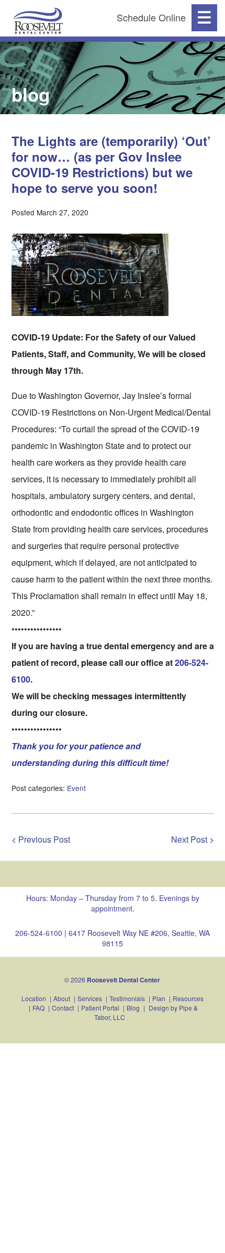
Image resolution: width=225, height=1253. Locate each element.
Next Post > (192, 839)
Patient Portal (100, 1007)
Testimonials (127, 998)
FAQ (38, 1007)
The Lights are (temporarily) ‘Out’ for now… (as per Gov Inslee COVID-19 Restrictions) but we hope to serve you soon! (111, 164)
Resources (188, 998)
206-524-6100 (38, 933)
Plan (158, 998)
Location (33, 998)
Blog (133, 1007)
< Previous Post (41, 839)
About (61, 998)
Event (76, 788)
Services (89, 998)
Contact (63, 1007)
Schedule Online (151, 17)
